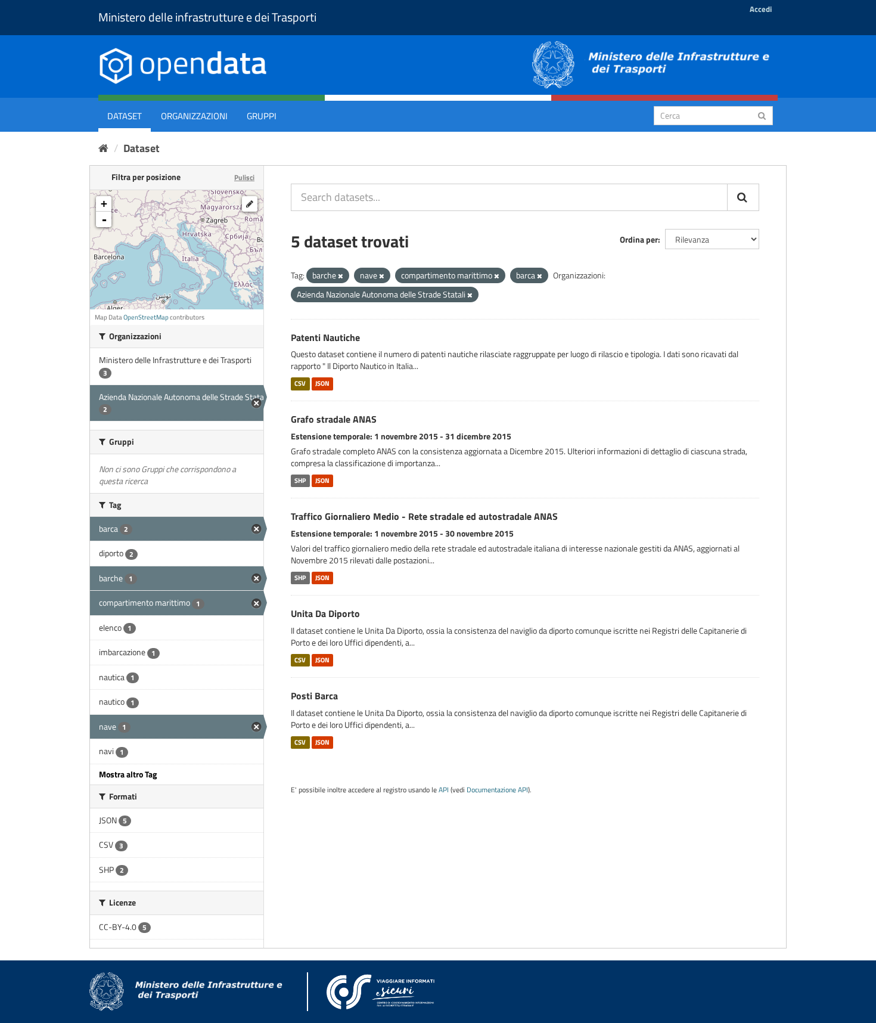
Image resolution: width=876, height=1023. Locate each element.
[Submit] (762, 115)
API (444, 790)
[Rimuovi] (340, 276)
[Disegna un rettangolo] (249, 204)
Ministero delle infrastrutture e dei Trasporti (207, 17)
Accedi (761, 9)
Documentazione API (497, 790)
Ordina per (639, 239)
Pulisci (244, 177)
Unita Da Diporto (325, 613)
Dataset (124, 116)
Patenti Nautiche (325, 337)
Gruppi (262, 116)
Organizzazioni (194, 116)
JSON (322, 383)
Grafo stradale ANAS (334, 419)
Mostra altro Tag (128, 774)
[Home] (103, 148)
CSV (300, 383)
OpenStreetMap (146, 317)
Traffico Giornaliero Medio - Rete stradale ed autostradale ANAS (424, 516)
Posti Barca (314, 696)
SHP (300, 480)
